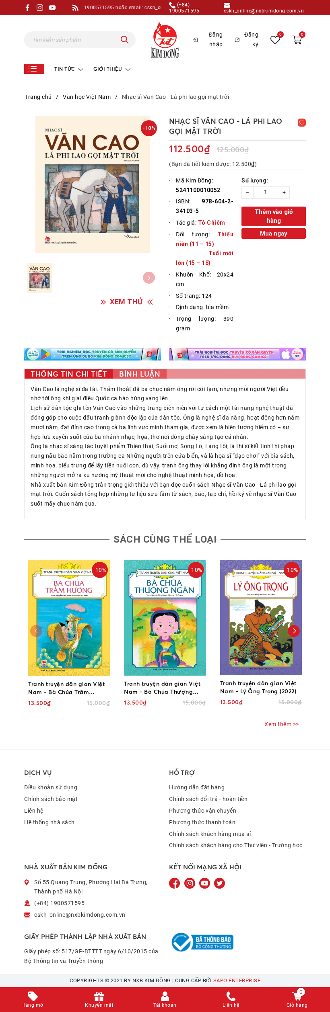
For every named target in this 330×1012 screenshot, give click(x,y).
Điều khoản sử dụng (50, 787)
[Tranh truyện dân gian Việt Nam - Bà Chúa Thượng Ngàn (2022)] (165, 618)
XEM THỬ (126, 301)
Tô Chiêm (211, 222)
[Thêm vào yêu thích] (302, 123)
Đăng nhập (216, 39)
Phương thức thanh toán (202, 822)
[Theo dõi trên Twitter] (219, 882)
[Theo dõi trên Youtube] (205, 882)
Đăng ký (251, 39)
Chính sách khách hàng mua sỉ (210, 834)
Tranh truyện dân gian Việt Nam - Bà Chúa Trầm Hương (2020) (66, 688)
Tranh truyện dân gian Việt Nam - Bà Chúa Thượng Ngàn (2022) (162, 688)
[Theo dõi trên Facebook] (175, 882)
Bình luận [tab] (140, 373)
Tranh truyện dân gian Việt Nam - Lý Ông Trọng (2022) (258, 687)
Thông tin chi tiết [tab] (69, 373)
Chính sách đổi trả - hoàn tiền (208, 799)
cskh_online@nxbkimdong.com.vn (264, 10)
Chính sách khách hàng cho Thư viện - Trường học (236, 845)
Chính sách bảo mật (51, 799)
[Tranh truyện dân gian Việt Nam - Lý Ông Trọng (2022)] (261, 617)
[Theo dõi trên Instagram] (190, 882)
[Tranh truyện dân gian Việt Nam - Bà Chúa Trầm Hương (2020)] (69, 618)
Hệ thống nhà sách (49, 822)
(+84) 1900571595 (184, 7)
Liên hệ (33, 810)
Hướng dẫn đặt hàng (197, 787)
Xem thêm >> (281, 724)
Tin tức (65, 69)
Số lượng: (254, 180)
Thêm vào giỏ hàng (274, 216)
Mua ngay (273, 233)
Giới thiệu (108, 69)
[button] (294, 631)
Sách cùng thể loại (165, 539)
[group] (92, 184)
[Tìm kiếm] (125, 39)
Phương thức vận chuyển (202, 810)
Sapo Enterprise (237, 980)
